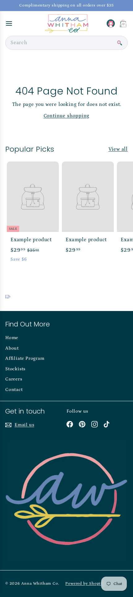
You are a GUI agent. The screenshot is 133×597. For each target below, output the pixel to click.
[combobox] (66, 43)
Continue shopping (67, 116)
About (12, 348)
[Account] (110, 23)
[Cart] (123, 23)
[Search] (119, 43)
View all (118, 149)
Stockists (15, 369)
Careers (13, 379)
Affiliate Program (25, 358)
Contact (14, 389)
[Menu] (9, 23)
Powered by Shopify (84, 583)
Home (11, 337)
